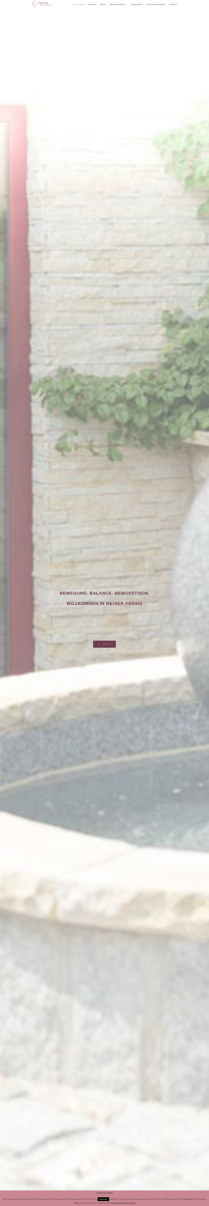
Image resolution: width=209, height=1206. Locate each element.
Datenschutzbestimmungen (123, 1203)
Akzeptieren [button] (103, 1199)
